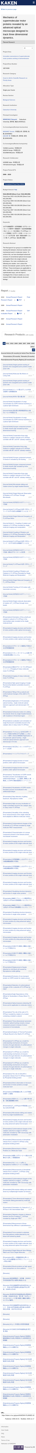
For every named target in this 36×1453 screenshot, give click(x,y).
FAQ (2, 1433)
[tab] (19, 334)
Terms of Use (5, 1440)
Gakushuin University (9, 109)
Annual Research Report (14, 297)
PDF (20, 300)
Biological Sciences (9, 100)
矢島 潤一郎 (6, 136)
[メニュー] (33, 2)
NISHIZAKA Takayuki (10, 119)
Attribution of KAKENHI (8, 1443)
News (3, 1437)
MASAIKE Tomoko (8, 131)
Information (4, 1426)
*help (15, 189)
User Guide (4, 1430)
